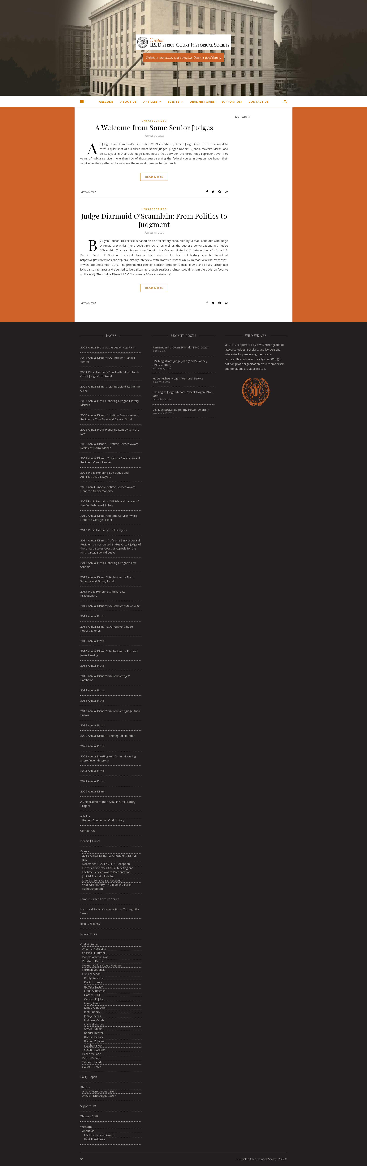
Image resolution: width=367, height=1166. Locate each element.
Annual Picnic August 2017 (99, 1095)
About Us (128, 101)
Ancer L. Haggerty (94, 948)
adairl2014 (88, 192)
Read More (154, 176)
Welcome (106, 101)
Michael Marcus (94, 1024)
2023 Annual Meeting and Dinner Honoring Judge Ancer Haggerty (108, 758)
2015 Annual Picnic (92, 641)
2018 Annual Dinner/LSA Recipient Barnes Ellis (109, 857)
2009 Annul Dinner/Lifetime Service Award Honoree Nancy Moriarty (108, 489)
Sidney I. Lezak (91, 1062)
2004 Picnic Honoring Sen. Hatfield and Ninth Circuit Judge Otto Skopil (109, 374)
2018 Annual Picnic (92, 700)
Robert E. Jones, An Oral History (103, 820)
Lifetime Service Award (99, 1135)
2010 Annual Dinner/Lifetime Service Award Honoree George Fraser (108, 518)
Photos (85, 1087)
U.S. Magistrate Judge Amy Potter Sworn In (181, 409)
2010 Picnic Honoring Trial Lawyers (103, 530)
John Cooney (92, 1012)
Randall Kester (93, 1033)
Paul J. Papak (88, 1077)
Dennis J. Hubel (90, 841)
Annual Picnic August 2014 (99, 1091)
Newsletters (88, 934)
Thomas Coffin (89, 1116)
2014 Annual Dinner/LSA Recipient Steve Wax (110, 606)
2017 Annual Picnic (92, 690)
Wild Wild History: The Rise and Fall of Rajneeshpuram (107, 886)
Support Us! (232, 101)
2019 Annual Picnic (92, 725)
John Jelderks (92, 1016)
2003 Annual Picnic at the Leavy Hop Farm (108, 347)
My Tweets (242, 117)
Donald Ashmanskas (95, 957)
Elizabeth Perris (92, 961)
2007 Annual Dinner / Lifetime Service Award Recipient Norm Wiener (109, 446)
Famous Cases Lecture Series (99, 899)
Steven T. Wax (91, 1066)
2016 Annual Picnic (92, 665)
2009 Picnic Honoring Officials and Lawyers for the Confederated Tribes (111, 503)
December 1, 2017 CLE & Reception (106, 864)
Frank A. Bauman (95, 991)
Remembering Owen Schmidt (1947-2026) (181, 347)
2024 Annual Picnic (92, 781)
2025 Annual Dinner (93, 791)
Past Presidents (95, 1139)
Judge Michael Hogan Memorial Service (178, 378)
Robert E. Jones (94, 1041)
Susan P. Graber (94, 1050)
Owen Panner (93, 1028)
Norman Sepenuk (93, 969)
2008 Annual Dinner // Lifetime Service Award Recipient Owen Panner (110, 460)
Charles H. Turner (93, 953)
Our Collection (91, 974)
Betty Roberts (93, 978)
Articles (150, 101)
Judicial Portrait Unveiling (98, 876)
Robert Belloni (93, 1037)
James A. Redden (95, 1007)
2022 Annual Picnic (92, 746)
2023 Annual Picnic (92, 771)
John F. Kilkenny (90, 924)
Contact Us (259, 101)
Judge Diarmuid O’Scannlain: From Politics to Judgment (154, 220)
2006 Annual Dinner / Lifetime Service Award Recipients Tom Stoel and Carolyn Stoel (109, 417)
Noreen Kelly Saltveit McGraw (101, 965)
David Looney (93, 982)
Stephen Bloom (94, 1045)
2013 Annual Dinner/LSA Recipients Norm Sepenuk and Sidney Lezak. (107, 579)
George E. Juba (94, 999)
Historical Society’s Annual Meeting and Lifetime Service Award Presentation (107, 870)
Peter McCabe (91, 1054)
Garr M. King (92, 995)
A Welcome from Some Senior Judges (154, 127)
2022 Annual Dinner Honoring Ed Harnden (107, 736)
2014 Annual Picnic (92, 616)
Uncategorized (154, 120)
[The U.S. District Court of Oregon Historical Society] (183, 48)
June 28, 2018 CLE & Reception (102, 880)
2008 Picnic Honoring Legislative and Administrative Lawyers (104, 474)
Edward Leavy (93, 986)
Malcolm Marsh (94, 1020)
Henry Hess (92, 1003)
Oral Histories (202, 101)
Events (173, 101)
